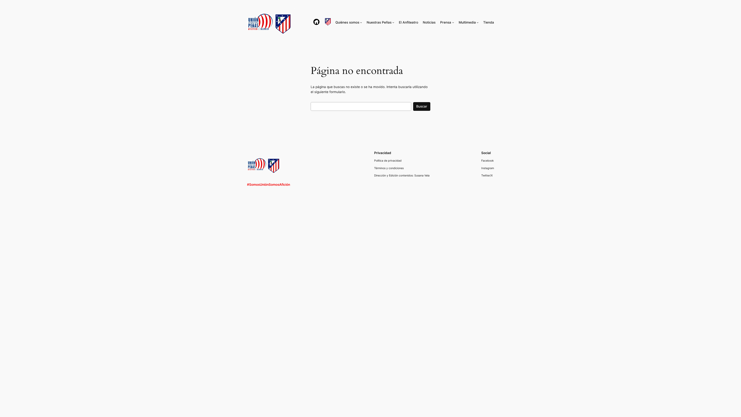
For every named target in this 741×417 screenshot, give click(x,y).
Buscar (421, 106)
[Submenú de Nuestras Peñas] (393, 22)
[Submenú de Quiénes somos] (361, 22)
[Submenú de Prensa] (453, 22)
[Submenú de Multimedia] (478, 22)
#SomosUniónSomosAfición (268, 184)
